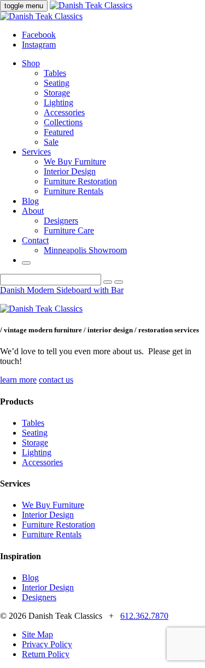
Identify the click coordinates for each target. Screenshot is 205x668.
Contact (35, 240)
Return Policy (45, 654)
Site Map (37, 634)
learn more (18, 379)
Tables (55, 73)
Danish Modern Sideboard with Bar (62, 290)
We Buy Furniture (75, 161)
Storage (57, 92)
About (33, 210)
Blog (30, 201)
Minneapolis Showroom (85, 250)
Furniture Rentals (73, 191)
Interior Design (70, 171)
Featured (59, 132)
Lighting (58, 102)
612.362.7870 (144, 615)
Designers (61, 220)
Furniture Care (69, 230)
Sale (51, 142)
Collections (63, 122)
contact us (56, 379)
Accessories (64, 112)
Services (36, 151)
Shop (31, 63)
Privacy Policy (47, 644)
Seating (56, 82)
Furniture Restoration (80, 181)
